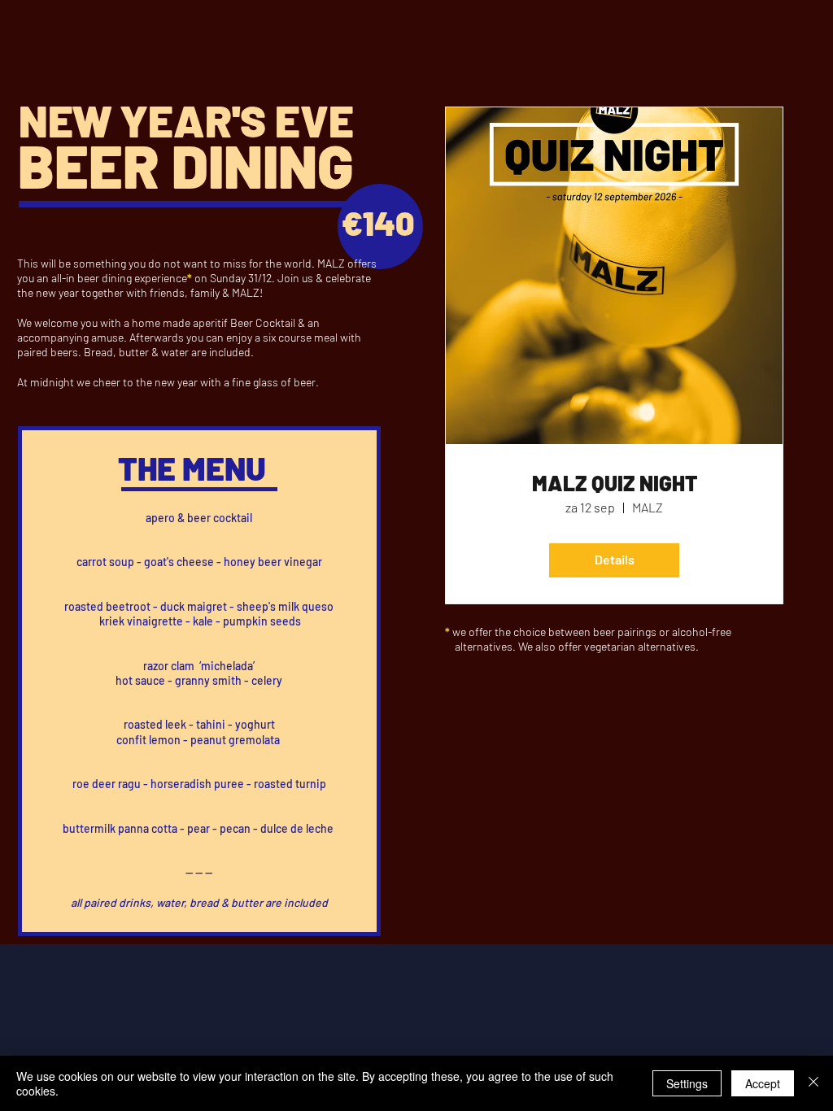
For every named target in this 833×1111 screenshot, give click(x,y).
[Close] (813, 1083)
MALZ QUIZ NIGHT (614, 482)
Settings (687, 1083)
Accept (762, 1083)
